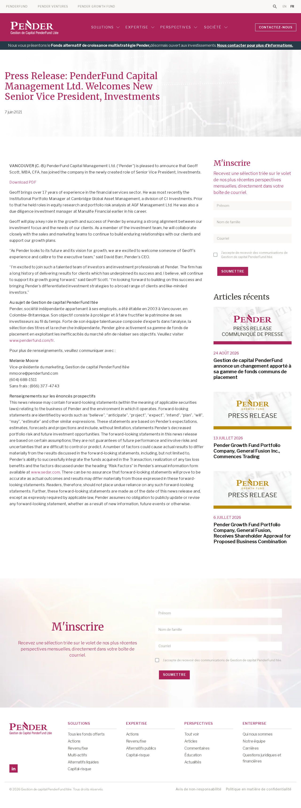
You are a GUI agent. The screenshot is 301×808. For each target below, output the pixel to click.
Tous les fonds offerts (86, 734)
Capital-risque (79, 769)
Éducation (193, 755)
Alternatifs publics (141, 748)
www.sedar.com (45, 472)
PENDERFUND (17, 6)
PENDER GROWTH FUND (96, 6)
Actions (74, 741)
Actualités (192, 762)
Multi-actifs (77, 755)
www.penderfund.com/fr (31, 340)
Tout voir (191, 734)
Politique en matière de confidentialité (259, 789)
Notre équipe (254, 741)
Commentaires (197, 748)
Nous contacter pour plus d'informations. (255, 45)
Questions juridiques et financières (262, 758)
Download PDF (22, 182)
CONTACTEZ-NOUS (276, 27)
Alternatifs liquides (83, 762)
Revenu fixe (78, 748)
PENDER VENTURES (53, 6)
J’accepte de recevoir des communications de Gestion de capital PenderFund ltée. (254, 255)
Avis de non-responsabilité (198, 789)
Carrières (251, 748)
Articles (190, 741)
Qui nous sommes (258, 734)
